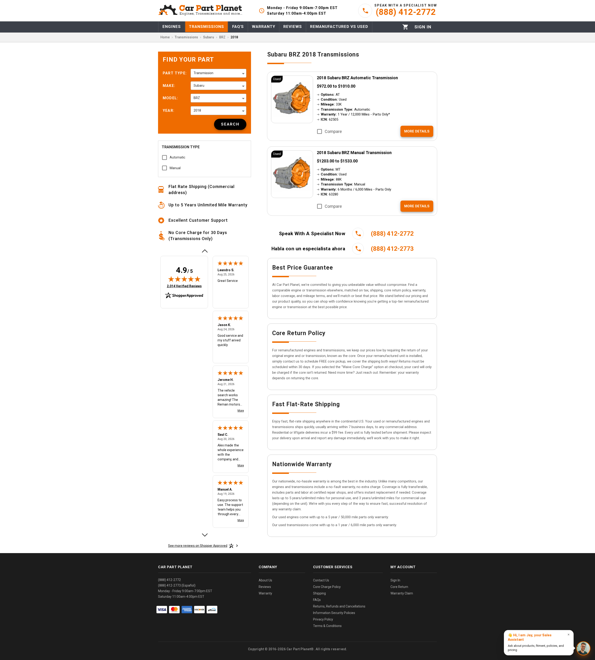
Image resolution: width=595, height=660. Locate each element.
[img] (184, 279)
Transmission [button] (203, 73)
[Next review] (204, 535)
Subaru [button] (199, 85)
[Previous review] (204, 251)
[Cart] (405, 27)
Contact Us (321, 580)
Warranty (265, 593)
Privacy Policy (323, 619)
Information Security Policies (334, 613)
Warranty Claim (401, 593)
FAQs (317, 600)
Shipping (319, 593)
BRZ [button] (197, 98)
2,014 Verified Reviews (184, 286)
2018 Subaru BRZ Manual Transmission (354, 152)
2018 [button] (197, 110)
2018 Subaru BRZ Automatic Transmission (357, 77)
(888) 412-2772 (169, 580)
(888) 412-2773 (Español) (176, 585)
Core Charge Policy (327, 587)
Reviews (265, 587)
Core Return (399, 587)
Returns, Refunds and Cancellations (339, 606)
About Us (265, 580)
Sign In (395, 580)
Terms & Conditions (327, 626)
